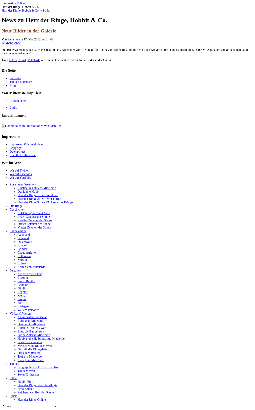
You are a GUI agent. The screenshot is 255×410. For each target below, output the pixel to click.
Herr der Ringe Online (32, 399)
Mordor (22, 259)
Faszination (14, 3)
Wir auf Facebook (21, 174)
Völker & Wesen (20, 313)
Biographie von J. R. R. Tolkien (38, 367)
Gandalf (23, 284)
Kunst (22, 60)
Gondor (22, 249)
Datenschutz (17, 151)
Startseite (15, 78)
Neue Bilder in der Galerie (29, 30)
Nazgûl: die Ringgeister (32, 349)
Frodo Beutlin (26, 281)
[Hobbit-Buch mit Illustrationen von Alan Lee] (31, 126)
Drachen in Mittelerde (31, 324)
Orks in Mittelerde (29, 353)
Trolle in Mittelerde (30, 356)
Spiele (13, 396)
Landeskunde (18, 231)
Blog (13, 85)
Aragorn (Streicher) (30, 274)
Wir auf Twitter (19, 170)
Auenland (24, 234)
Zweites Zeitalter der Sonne (35, 220)
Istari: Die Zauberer (30, 342)
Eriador (22, 245)
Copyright (16, 148)
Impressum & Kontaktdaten (27, 144)
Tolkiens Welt (26, 371)
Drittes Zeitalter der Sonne (34, 224)
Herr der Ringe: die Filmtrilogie (37, 385)
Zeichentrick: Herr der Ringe (36, 392)
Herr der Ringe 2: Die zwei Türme (39, 198)
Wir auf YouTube (20, 177)
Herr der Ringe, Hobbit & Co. (20, 10)
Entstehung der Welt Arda (34, 213)
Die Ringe (16, 206)
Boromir (23, 277)
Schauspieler (25, 388)
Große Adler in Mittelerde (34, 335)
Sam (20, 302)
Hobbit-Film (25, 381)
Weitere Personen (28, 310)
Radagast (23, 306)
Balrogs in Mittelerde (31, 320)
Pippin (22, 299)
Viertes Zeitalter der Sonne (34, 227)
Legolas (22, 292)
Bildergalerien (18, 100)
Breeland (23, 238)
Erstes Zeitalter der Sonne (34, 216)
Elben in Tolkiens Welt (32, 328)
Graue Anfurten (27, 252)
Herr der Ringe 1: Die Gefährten (38, 195)
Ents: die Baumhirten (31, 331)
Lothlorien (24, 256)
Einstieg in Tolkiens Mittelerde (37, 188)
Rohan (22, 263)
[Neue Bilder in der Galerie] (11, 43)
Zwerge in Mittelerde (31, 360)
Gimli (21, 288)
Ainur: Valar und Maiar (32, 317)
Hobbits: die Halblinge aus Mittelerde (41, 338)
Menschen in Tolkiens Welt (35, 345)
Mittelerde (33, 60)
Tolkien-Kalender (21, 81)
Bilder (13, 60)
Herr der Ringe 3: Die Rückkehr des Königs (45, 202)
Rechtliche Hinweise (23, 155)
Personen (15, 270)
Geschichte (17, 209)
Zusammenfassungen (23, 184)
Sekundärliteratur (28, 374)
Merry (21, 295)
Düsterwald (25, 241)
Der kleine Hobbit (29, 191)
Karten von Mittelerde (31, 267)
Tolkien (14, 363)
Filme (13, 378)
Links (13, 107)
